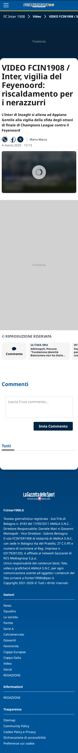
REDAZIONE (12, 675)
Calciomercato (13, 634)
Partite (8, 623)
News (7, 605)
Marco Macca (38, 139)
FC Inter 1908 (14, 16)
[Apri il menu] (6, 5)
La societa (10, 617)
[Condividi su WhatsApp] (5, 139)
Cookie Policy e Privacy (19, 732)
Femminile (11, 646)
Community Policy (16, 726)
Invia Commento (53, 426)
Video (37, 16)
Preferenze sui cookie (18, 743)
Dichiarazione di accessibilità (24, 737)
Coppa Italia (12, 658)
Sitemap (9, 720)
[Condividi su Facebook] (13, 139)
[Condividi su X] (20, 139)
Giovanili (9, 640)
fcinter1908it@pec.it (39, 578)
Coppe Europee (14, 652)
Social (7, 669)
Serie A (8, 629)
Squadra (9, 611)
